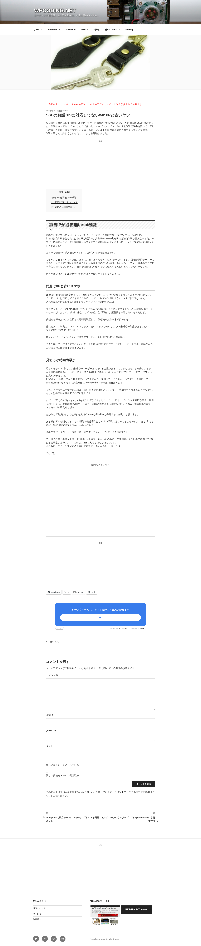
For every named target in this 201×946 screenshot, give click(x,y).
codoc (142, 628)
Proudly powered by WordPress (104, 939)
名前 (50, 715)
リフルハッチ (123, 628)
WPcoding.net (55, 10)
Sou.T (65, 111)
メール (51, 730)
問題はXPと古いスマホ (64, 202)
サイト (49, 746)
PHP (83, 29)
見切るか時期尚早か (63, 207)
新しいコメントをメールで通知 (62, 765)
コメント (52, 675)
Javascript (70, 29)
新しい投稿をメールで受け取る (62, 775)
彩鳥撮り (37, 919)
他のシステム (111, 29)
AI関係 (96, 29)
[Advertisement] (100, 163)
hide (66, 192)
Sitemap (129, 29)
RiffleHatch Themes (136, 909)
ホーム (37, 29)
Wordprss (52, 29)
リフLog (37, 914)
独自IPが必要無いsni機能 (62, 197)
